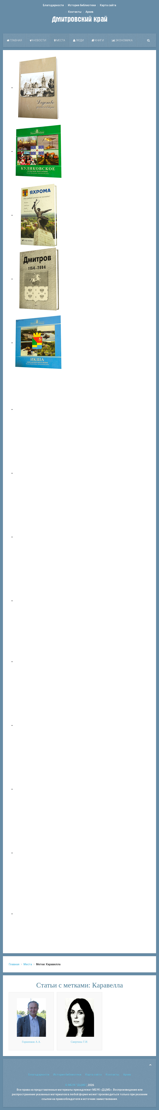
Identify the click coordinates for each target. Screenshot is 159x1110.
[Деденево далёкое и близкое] (39, 87)
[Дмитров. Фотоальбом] (39, 852)
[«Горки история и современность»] (39, 913)
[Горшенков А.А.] (31, 1017)
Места (60, 40)
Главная (15, 40)
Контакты (74, 11)
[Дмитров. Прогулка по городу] (39, 473)
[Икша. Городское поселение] (39, 342)
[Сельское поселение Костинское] (39, 536)
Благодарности (53, 5)
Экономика (124, 40)
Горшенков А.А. (31, 1041)
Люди (79, 40)
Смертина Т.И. (79, 1041)
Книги (99, 40)
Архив (89, 11)
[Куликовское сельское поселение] (39, 151)
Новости (39, 40)
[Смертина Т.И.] (79, 1017)
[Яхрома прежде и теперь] (39, 725)
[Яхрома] (39, 215)
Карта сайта (108, 5)
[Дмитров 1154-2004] (39, 278)
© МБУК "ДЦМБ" (76, 1085)
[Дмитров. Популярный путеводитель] (39, 409)
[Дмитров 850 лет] (39, 789)
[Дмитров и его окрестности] (39, 600)
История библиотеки (82, 5)
